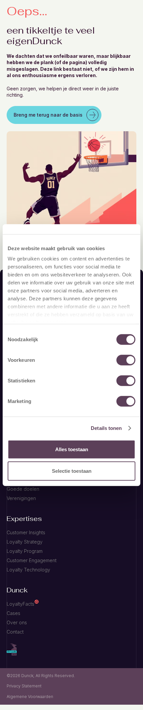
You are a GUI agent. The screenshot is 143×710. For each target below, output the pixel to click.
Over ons (17, 622)
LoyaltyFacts (20, 604)
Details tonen (106, 428)
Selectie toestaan (71, 471)
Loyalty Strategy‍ (25, 542)
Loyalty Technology (28, 569)
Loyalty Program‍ (25, 551)
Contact (15, 632)
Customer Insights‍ (26, 532)
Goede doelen (23, 489)
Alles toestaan (71, 449)
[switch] (125, 360)
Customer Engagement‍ (32, 560)
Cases (13, 613)
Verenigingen (21, 498)
